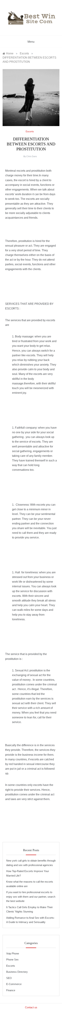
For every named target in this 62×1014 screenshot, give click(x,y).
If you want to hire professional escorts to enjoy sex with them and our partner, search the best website (30, 896)
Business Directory (17, 971)
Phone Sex (12, 959)
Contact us (31, 1007)
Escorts (10, 965)
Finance (10, 990)
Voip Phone (12, 953)
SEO (9, 978)
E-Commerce (14, 984)
